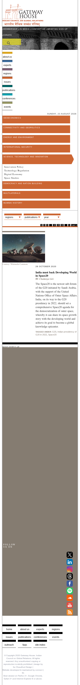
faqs (25, 644)
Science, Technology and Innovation (25, 157)
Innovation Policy (14, 166)
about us (24, 629)
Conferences (7, 98)
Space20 (52, 334)
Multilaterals (11, 193)
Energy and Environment (18, 137)
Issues (7, 82)
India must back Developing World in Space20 (56, 274)
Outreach (9, 644)
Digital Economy (13, 174)
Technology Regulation (16, 170)
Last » (74, 225)
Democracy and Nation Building (22, 183)
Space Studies (11, 178)
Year (46, 217)
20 (58, 225)
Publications (7, 90)
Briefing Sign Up (58, 29)
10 (54, 225)
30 (62, 225)
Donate (7, 35)
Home (9, 629)
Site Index (40, 644)
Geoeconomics (12, 118)
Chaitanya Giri (46, 279)
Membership (10, 29)
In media (25, 29)
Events (7, 107)
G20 (54, 332)
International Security (17, 147)
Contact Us (38, 29)
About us (7, 56)
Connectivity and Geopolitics (21, 128)
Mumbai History (12, 203)
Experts (7, 65)
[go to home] (22, 25)
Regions (7, 73)
